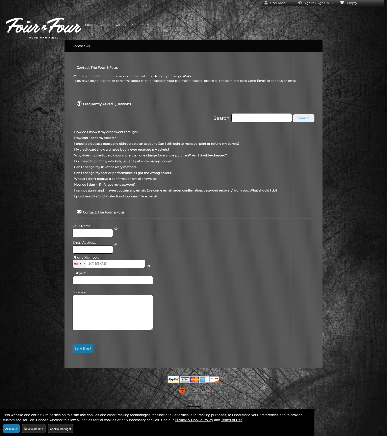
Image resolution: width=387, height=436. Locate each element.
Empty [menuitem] (350, 3)
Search (303, 118)
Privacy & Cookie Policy (194, 419)
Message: (80, 292)
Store (105, 25)
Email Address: (84, 242)
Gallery (121, 25)
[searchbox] (261, 117)
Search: (222, 118)
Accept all (11, 429)
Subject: (79, 273)
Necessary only (34, 429)
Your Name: (82, 226)
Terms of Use (193, 405)
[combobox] (79, 263)
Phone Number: (86, 257)
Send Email (83, 348)
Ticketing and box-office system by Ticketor (194, 391)
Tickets (90, 25)
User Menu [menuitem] (278, 3)
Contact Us (140, 25)
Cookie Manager (60, 429)
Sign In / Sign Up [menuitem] (316, 3)
